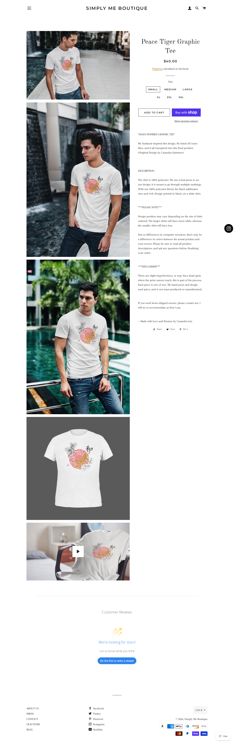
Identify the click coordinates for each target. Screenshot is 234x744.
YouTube (98, 729)
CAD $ (198, 710)
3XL (181, 97)
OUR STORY (33, 724)
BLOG (30, 729)
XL (159, 97)
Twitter (96, 713)
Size (170, 81)
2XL (169, 97)
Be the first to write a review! (117, 661)
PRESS (30, 713)
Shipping (157, 68)
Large (188, 89)
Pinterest (97, 719)
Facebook (98, 708)
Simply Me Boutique (117, 8)
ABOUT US (33, 708)
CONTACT (32, 719)
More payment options (186, 121)
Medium (170, 89)
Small (153, 89)
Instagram (98, 724)
